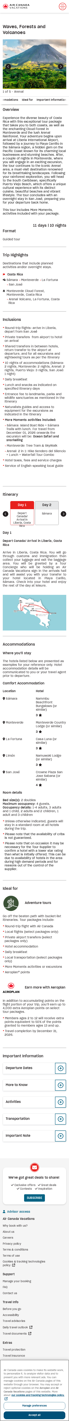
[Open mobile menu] (62, 6)
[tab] (27, 100)
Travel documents (15, 1334)
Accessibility (11, 1315)
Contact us (10, 1293)
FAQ (5, 1287)
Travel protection (14, 1350)
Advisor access (18, 1211)
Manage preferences (34, 1406)
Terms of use (11, 1256)
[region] (34, 1390)
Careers (8, 1238)
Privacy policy (12, 1244)
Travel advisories (14, 1321)
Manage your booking (17, 1281)
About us (9, 1232)
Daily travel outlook (16, 1327)
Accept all (34, 1415)
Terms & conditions (15, 1250)
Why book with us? (15, 1226)
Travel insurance (14, 1356)
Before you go (12, 1309)
